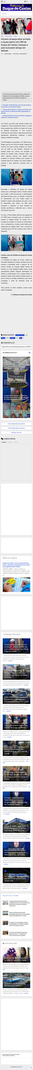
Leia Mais (10, 660)
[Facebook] (2, 1)
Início (2, 36)
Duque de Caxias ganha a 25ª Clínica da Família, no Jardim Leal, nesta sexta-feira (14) (15, 828)
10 (5, 871)
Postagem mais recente (16, 424)
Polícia (15, 36)
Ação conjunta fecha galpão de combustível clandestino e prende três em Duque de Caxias (16, 699)
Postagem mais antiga (16, 428)
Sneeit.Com (19, 1066)
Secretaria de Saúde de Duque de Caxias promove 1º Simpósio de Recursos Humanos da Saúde (18, 934)
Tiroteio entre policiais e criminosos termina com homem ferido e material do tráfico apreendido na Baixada (16, 111)
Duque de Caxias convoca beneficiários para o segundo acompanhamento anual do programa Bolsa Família (16, 565)
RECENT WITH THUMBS (11, 896)
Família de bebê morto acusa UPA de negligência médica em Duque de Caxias (16, 116)
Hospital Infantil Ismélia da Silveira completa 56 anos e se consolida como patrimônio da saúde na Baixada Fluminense (16, 365)
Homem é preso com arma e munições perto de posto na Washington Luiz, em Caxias (15, 852)
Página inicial (16, 432)
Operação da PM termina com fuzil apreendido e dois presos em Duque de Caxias (16, 106)
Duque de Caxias (8, 36)
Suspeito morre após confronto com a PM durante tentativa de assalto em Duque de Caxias (16, 725)
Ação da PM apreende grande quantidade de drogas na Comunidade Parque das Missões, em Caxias (19, 914)
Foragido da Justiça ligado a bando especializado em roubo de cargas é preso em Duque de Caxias (19, 924)
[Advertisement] (16, 73)
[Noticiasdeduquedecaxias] (7, 1)
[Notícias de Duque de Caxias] (16, 10)
